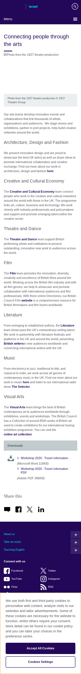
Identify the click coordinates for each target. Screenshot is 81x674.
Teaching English (14, 549)
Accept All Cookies (40, 648)
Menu (8, 19)
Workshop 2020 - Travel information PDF (44, 470)
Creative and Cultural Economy (32, 191)
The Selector (21, 386)
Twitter (52, 570)
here (50, 171)
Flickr (14, 586)
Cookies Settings (40, 661)
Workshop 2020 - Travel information (44, 458)
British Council (13, 7)
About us (9, 534)
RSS (50, 586)
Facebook (17, 570)
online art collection (18, 434)
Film (13, 273)
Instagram (54, 578)
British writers (14, 343)
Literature (67, 325)
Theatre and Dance (23, 239)
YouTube (16, 578)
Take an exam (12, 541)
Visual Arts (17, 407)
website (26, 300)
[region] (40, 633)
